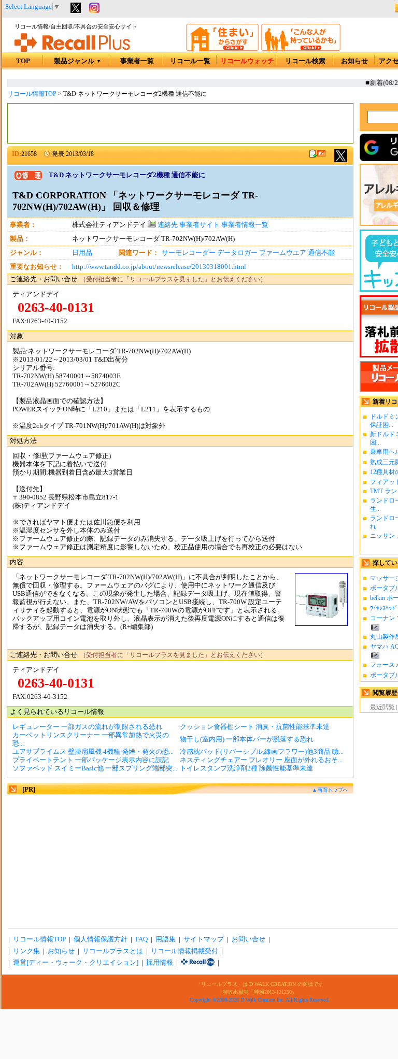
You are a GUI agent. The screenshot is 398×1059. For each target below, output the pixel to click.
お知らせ (354, 61)
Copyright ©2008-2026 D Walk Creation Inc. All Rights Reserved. (260, 1000)
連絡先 (167, 224)
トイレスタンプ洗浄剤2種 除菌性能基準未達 (246, 768)
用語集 (165, 939)
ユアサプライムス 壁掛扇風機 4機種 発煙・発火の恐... (93, 751)
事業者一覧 (137, 61)
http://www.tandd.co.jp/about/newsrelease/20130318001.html (159, 266)
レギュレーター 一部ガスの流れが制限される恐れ (87, 727)
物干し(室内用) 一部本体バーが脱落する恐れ (247, 739)
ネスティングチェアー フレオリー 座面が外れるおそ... (261, 760)
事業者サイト (199, 224)
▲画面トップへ (330, 790)
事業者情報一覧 (244, 224)
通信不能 (321, 252)
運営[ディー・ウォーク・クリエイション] (75, 962)
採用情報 (159, 962)
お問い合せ (248, 939)
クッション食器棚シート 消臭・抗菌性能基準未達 (255, 727)
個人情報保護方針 (100, 939)
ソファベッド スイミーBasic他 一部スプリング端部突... (94, 768)
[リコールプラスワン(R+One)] (197, 962)
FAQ (141, 939)
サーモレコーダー (189, 252)
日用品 (82, 252)
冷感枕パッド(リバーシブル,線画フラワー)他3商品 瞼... (262, 751)
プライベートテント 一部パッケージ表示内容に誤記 (90, 760)
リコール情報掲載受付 (184, 951)
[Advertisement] (180, 123)
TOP (23, 61)
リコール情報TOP (31, 94)
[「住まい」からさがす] (222, 49)
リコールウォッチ (247, 61)
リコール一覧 (190, 61)
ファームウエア (282, 252)
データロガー (237, 252)
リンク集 (26, 951)
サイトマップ (203, 939)
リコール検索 (305, 61)
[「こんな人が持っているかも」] (300, 49)
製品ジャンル (77, 61)
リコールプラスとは (112, 951)
